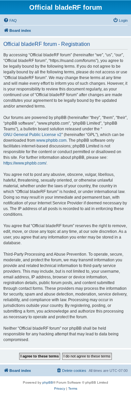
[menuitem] (10, 20)
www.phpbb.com (51, 140)
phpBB (47, 382)
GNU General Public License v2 (32, 134)
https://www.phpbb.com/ (24, 163)
